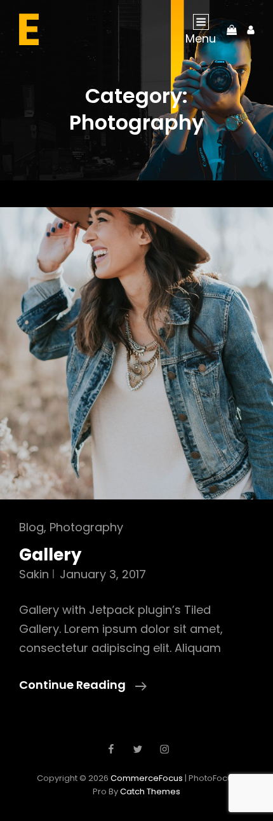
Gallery (50, 554)
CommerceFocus (146, 778)
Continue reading (83, 684)
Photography (86, 527)
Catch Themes (150, 791)
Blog (31, 527)
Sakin (34, 574)
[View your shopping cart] (231, 29)
